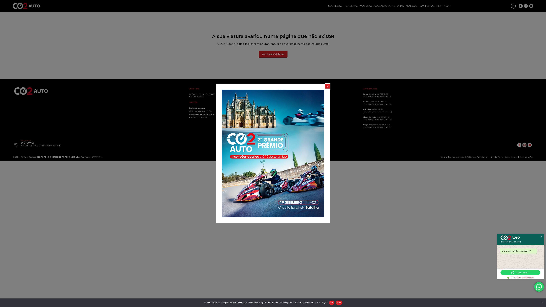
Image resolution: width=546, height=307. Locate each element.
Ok (331, 302)
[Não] (542, 302)
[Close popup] (327, 86)
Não (339, 302)
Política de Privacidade (525, 278)
